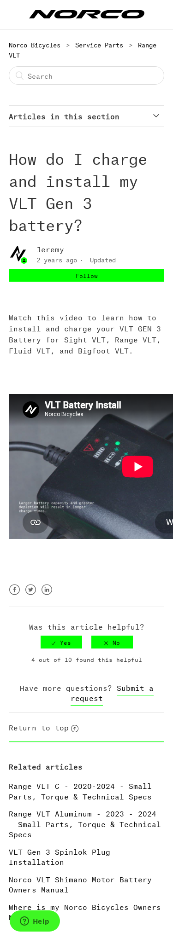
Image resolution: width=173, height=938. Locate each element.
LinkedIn (47, 595)
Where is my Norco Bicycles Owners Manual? (85, 911)
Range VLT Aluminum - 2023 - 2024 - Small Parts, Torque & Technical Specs (85, 823)
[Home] (86, 12)
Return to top (39, 726)
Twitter (30, 595)
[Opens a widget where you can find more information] (34, 921)
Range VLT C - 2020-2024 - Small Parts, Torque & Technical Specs (80, 790)
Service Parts (99, 44)
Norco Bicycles (34, 44)
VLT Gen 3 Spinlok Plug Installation (59, 856)
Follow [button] (87, 275)
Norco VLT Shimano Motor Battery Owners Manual (80, 884)
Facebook (14, 595)
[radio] (61, 642)
